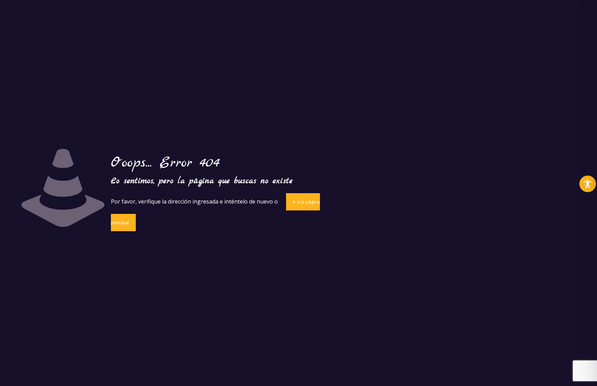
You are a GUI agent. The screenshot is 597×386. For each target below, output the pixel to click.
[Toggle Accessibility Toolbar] (588, 184)
